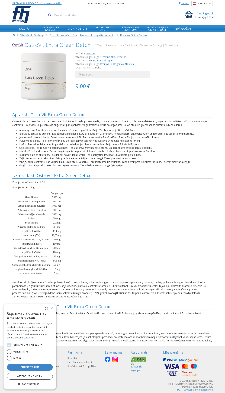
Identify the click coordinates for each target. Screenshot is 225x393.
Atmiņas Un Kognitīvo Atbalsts (97, 35)
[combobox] (112, 15)
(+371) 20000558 (185, 389)
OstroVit (90, 53)
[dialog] (30, 346)
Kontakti (72, 358)
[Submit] (49, 15)
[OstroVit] (18, 45)
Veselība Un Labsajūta (101, 60)
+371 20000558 (115, 3)
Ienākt (185, 3)
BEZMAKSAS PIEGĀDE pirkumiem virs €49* (37, 3)
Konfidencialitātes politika (81, 366)
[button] (30, 384)
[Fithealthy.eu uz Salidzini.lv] (136, 366)
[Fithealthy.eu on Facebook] (107, 359)
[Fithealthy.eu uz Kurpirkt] (138, 359)
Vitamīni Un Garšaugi (32, 35)
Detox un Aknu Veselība (112, 57)
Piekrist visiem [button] (30, 367)
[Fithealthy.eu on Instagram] (115, 359)
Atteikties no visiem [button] (30, 376)
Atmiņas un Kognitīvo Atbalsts (116, 64)
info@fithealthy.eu (204, 389)
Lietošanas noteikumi (79, 362)
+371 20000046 (96, 3)
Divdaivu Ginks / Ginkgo (133, 35)
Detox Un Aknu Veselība (63, 35)
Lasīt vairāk (30, 337)
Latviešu (203, 3)
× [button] (51, 308)
